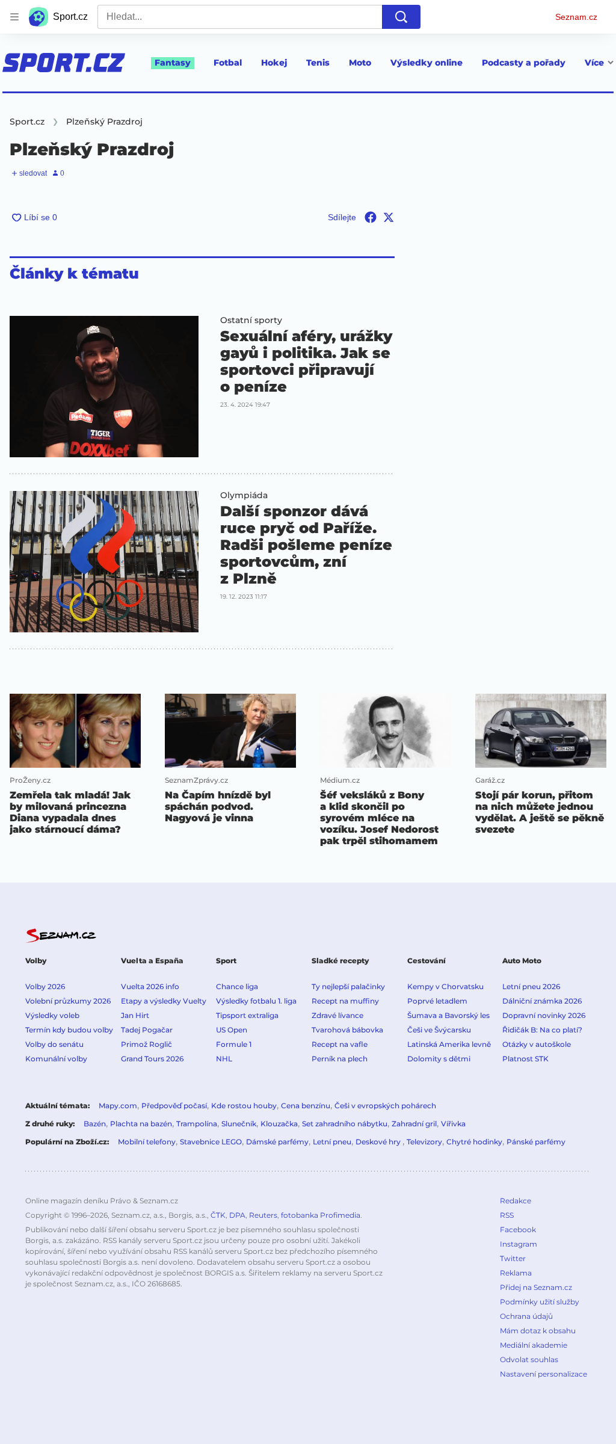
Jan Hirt (135, 1015)
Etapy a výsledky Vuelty (163, 1000)
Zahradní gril (414, 1123)
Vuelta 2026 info (150, 986)
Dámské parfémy (277, 1141)
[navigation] (14, 16)
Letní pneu (332, 1141)
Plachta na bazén (141, 1123)
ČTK (218, 1215)
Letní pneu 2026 (531, 986)
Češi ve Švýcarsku (439, 1029)
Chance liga (237, 986)
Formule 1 (233, 1044)
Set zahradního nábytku (344, 1123)
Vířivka (453, 1123)
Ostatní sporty (251, 320)
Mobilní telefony (147, 1141)
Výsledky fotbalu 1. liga (256, 1000)
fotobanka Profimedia (320, 1215)
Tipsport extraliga (247, 1015)
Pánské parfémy (536, 1141)
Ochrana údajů (526, 1316)
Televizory (424, 1141)
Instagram (518, 1243)
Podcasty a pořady (523, 62)
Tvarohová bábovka (347, 1029)
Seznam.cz (576, 17)
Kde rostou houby (244, 1105)
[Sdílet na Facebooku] (371, 217)
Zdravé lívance (337, 1015)
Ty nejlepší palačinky (348, 986)
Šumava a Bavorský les (448, 1015)
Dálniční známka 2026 (542, 1000)
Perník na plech (340, 1058)
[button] (104, 386)
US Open (231, 1029)
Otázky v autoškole (536, 1044)
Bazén (95, 1123)
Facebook (518, 1229)
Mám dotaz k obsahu (538, 1330)
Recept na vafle (340, 1044)
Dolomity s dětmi (438, 1058)
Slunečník (238, 1123)
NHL (224, 1058)
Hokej (274, 62)
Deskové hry (379, 1141)
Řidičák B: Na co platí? (542, 1029)
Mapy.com (118, 1105)
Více (594, 62)
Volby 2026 (45, 986)
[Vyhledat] (401, 17)
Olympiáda (244, 495)
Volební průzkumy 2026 (68, 1000)
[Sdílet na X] (389, 217)
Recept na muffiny (345, 1000)
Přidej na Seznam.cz (536, 1287)
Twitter (513, 1258)
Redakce (515, 1200)
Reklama (516, 1272)
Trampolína (196, 1123)
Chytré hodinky (474, 1141)
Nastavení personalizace (543, 1373)
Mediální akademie (533, 1345)
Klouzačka (279, 1123)
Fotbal (228, 62)
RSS (507, 1215)
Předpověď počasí (174, 1105)
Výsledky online (426, 62)
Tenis (318, 62)
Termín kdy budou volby (69, 1029)
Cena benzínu (305, 1105)
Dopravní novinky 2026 (543, 1015)
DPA (237, 1215)
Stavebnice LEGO (211, 1141)
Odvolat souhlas (529, 1359)
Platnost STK (525, 1058)
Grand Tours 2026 (152, 1058)
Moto (360, 62)
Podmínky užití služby (539, 1301)
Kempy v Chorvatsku (445, 986)
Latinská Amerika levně (449, 1044)
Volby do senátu (54, 1044)
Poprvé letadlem (437, 1000)
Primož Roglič (146, 1044)
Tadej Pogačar (147, 1029)
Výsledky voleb (52, 1015)
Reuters (263, 1215)
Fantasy (173, 62)
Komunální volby (56, 1058)
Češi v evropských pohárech (385, 1105)
